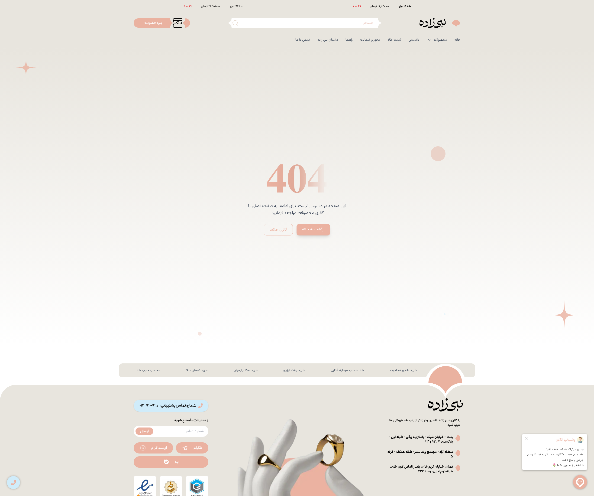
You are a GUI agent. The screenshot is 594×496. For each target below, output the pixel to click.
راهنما (349, 40)
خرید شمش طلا (196, 370)
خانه (457, 40)
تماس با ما (302, 40)
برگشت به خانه (313, 229)
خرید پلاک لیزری (294, 370)
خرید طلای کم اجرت (403, 370)
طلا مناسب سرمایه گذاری (347, 370)
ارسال (144, 431)
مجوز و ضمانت (370, 40)
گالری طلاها (278, 229)
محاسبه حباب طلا (148, 370)
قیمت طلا (394, 40)
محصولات (440, 40)
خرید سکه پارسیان (245, 370)
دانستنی (414, 40)
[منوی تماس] (13, 482)
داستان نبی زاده (327, 40)
